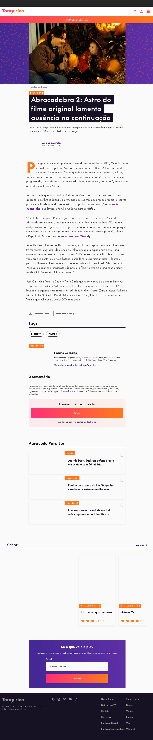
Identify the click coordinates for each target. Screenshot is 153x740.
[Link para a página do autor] (35, 144)
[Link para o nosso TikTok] (76, 699)
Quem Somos (108, 699)
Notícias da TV (108, 705)
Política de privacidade (113, 729)
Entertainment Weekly (76, 236)
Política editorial (109, 723)
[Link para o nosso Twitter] (64, 699)
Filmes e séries (133, 699)
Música (129, 711)
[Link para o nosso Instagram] (59, 699)
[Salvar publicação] (121, 456)
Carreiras (106, 717)
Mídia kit (130, 729)
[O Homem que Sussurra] (97, 581)
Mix (128, 723)
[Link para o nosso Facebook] (53, 699)
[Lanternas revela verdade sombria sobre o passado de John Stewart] (47, 512)
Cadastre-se (90, 421)
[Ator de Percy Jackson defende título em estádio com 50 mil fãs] (47, 462)
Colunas (130, 717)
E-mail (49, 659)
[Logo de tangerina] (13, 11)
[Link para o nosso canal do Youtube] (70, 699)
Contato (105, 711)
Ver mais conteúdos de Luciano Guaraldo (75, 365)
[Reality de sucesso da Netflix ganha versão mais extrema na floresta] (47, 487)
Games (129, 705)
